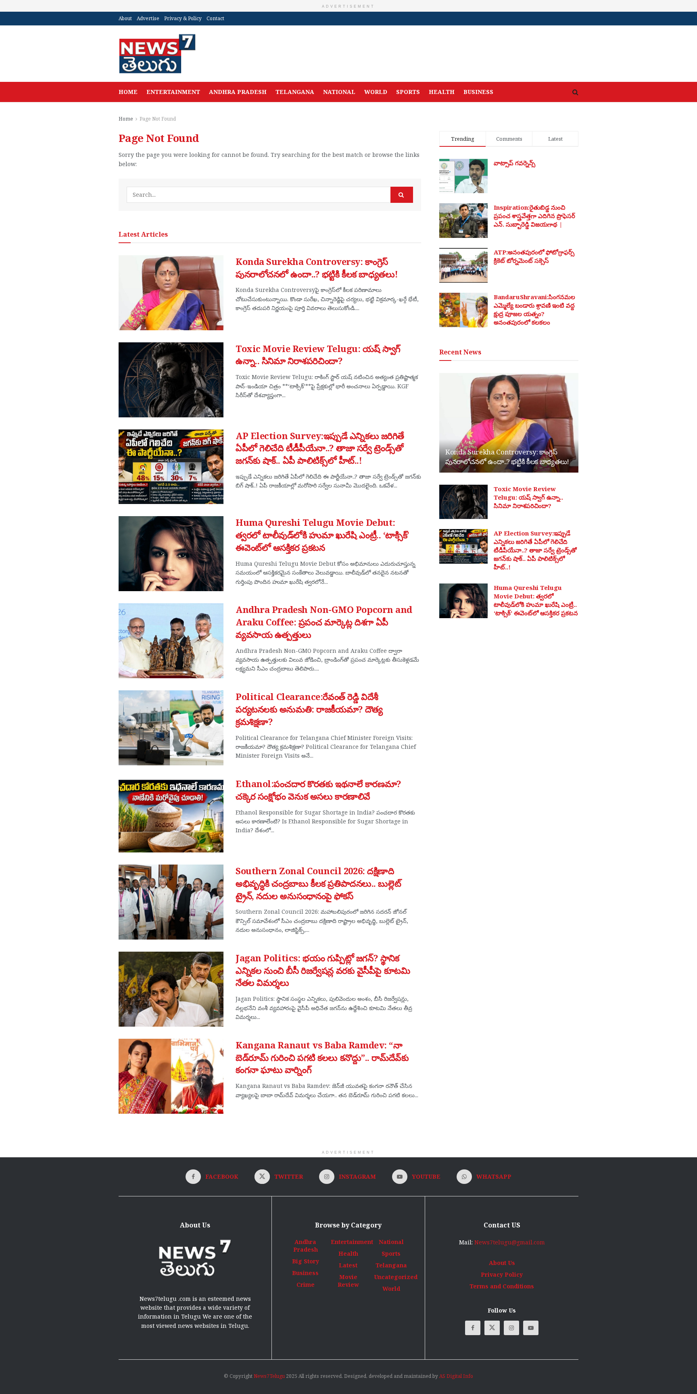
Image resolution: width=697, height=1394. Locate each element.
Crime (305, 1284)
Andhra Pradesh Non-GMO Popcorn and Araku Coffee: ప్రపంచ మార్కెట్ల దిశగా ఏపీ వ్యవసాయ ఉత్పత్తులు (324, 621)
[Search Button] (575, 92)
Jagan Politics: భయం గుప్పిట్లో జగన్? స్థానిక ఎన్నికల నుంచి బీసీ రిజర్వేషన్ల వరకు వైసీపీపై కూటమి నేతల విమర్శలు (323, 970)
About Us (502, 1263)
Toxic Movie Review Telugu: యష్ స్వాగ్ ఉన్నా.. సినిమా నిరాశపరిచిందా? (318, 354)
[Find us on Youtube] (530, 1328)
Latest (348, 1265)
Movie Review (348, 1280)
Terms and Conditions (502, 1286)
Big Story (305, 1261)
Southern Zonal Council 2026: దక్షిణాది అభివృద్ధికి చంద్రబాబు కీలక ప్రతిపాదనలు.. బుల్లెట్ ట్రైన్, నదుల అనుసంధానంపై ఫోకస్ (318, 883)
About (125, 18)
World (375, 92)
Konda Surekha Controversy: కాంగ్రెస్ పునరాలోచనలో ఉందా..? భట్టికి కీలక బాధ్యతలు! (317, 267)
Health (442, 92)
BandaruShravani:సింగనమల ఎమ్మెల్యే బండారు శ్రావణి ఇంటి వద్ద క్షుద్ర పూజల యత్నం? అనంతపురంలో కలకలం (534, 309)
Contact (215, 18)
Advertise (148, 18)
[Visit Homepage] (157, 53)
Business (478, 92)
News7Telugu (269, 1376)
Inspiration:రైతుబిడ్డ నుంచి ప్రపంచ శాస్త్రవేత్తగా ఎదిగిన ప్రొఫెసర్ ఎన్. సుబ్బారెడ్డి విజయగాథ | (534, 215)
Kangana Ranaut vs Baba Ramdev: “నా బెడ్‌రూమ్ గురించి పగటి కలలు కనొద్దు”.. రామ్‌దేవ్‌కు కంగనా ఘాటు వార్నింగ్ (322, 1057)
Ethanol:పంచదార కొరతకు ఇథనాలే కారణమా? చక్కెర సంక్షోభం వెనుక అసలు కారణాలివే (318, 789)
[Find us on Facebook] (472, 1328)
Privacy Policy (502, 1274)
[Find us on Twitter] (492, 1328)
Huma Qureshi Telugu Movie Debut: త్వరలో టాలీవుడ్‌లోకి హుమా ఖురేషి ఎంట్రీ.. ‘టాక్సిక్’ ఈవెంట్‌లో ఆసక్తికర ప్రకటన (322, 534)
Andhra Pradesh (238, 92)
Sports (408, 92)
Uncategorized (395, 1277)
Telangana (294, 92)
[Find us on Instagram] (511, 1328)
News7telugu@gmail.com (509, 1242)
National (339, 92)
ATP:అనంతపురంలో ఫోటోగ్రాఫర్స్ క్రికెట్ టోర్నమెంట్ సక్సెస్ (534, 256)
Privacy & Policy (183, 18)
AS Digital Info (456, 1376)
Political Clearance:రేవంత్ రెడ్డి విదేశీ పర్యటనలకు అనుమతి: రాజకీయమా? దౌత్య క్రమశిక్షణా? (309, 708)
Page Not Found (158, 118)
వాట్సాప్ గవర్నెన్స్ (514, 163)
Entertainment (173, 92)
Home (128, 92)
